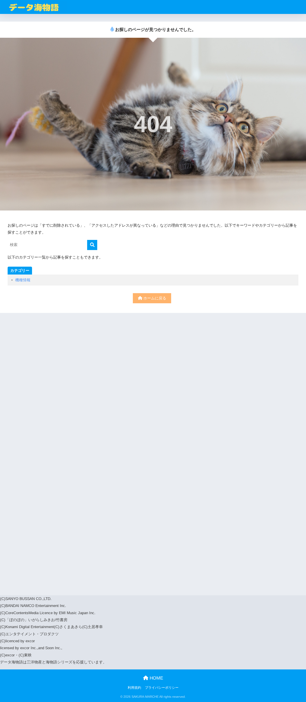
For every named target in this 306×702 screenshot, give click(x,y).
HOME (155, 677)
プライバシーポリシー (162, 687)
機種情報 (22, 280)
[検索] (92, 245)
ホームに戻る (154, 298)
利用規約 (134, 687)
